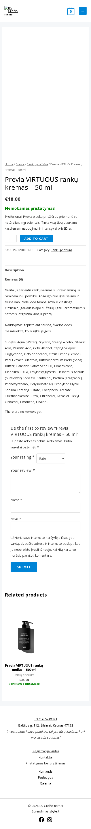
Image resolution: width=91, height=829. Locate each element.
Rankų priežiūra (37, 164)
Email (16, 518)
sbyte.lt (54, 811)
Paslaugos (45, 777)
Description (14, 270)
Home (9, 164)
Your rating (22, 457)
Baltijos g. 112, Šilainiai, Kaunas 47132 (45, 725)
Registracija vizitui (45, 751)
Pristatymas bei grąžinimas (45, 763)
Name (16, 500)
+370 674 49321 (45, 719)
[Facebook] (41, 819)
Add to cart (36, 238)
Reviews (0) (14, 279)
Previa (20, 164)
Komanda (45, 771)
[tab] (45, 270)
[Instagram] (49, 819)
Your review (23, 470)
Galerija (45, 783)
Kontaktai (45, 757)
